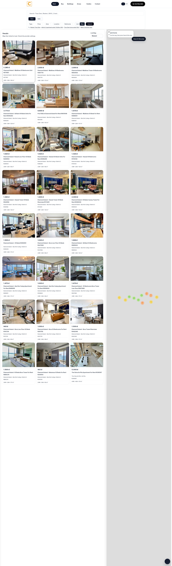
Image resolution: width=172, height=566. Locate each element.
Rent (54, 4)
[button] (157, 297)
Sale (39, 19)
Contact (97, 4)
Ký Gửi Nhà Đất (138, 4)
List (77, 24)
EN (123, 4)
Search (90, 24)
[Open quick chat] (167, 561)
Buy (62, 4)
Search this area (138, 39)
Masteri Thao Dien (35, 27)
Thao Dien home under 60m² (71, 27)
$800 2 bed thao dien (86, 27)
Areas (79, 4)
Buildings (70, 4)
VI (126, 4)
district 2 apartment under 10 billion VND (52, 27)
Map (82, 24)
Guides (88, 4)
